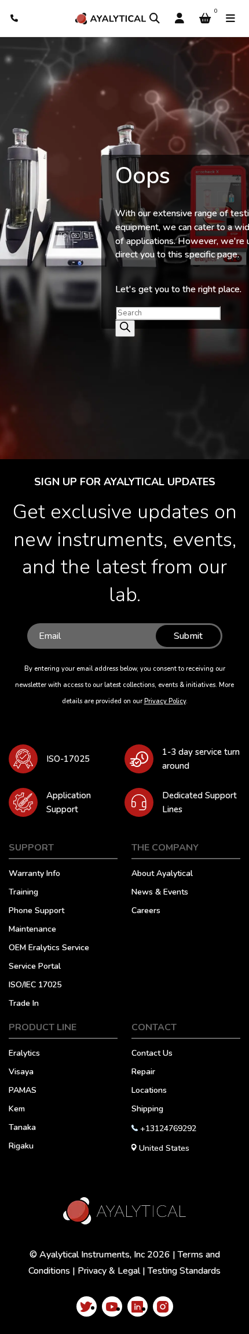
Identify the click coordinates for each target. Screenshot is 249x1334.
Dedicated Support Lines (199, 802)
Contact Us (152, 1054)
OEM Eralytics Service (49, 948)
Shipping (147, 1109)
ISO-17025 (68, 759)
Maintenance (32, 930)
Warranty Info (34, 874)
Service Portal (35, 967)
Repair (143, 1072)
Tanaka (22, 1128)
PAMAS (22, 1091)
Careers (145, 911)
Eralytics (24, 1054)
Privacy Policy (165, 701)
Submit (188, 636)
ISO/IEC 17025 (35, 985)
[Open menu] (230, 18)
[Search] (154, 18)
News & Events (159, 892)
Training (23, 892)
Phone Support (36, 911)
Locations (149, 1091)
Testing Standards (184, 1270)
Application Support (68, 802)
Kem (17, 1109)
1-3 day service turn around (201, 759)
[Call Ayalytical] (14, 18)
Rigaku (21, 1146)
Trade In (24, 1004)
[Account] (179, 18)
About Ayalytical (162, 874)
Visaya (21, 1072)
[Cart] (205, 18)
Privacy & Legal (109, 1270)
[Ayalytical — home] (110, 18)
